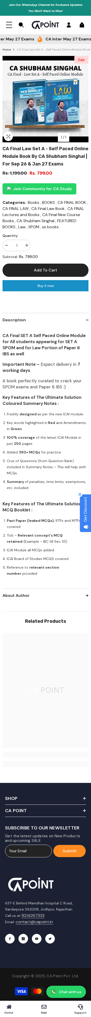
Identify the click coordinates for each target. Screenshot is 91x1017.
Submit (70, 851)
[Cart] (82, 25)
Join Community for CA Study (42, 188)
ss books (50, 227)
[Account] (69, 25)
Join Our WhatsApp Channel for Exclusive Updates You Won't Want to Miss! (45, 8)
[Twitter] (50, 939)
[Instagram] (23, 939)
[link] (45, 755)
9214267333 (32, 915)
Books (33, 202)
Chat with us (70, 992)
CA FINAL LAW (16, 208)
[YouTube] (36, 939)
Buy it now (45, 286)
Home (7, 50)
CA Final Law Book (48, 208)
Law (22, 227)
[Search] (21, 25)
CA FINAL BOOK (72, 202)
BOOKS (48, 202)
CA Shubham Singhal (35, 220)
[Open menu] (9, 25)
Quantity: (10, 235)
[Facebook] (10, 939)
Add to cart (45, 270)
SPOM (33, 227)
